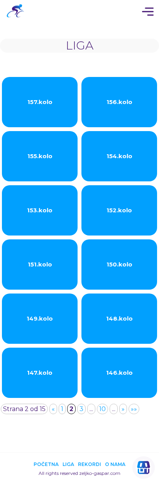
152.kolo (119, 210)
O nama (115, 464)
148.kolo (119, 318)
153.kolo (39, 210)
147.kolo (39, 372)
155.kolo (39, 156)
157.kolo (39, 102)
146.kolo (119, 372)
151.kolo (40, 264)
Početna (46, 464)
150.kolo (119, 264)
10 (102, 409)
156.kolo (119, 102)
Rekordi (89, 464)
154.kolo (119, 156)
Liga (68, 464)
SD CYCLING (17, 11)
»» (134, 409)
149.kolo (40, 318)
